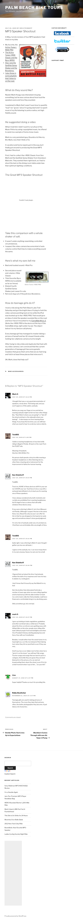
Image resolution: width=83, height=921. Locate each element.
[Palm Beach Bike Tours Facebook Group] (62, 35)
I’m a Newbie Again (11, 792)
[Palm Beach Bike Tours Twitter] (62, 42)
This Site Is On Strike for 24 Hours (16, 815)
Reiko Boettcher (19, 693)
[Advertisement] (13, 873)
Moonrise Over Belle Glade (14, 820)
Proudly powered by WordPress (15, 916)
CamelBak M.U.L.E (38, 321)
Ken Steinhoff (26, 28)
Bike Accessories (16, 371)
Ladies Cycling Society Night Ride (16, 834)
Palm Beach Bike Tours (34, 7)
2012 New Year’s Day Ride (14, 824)
